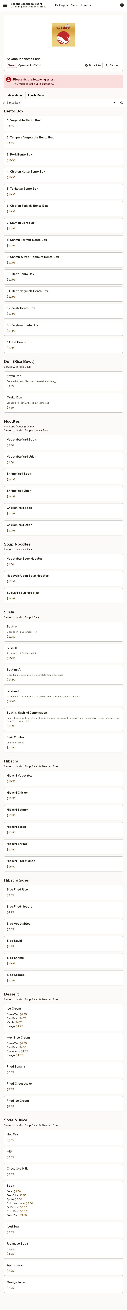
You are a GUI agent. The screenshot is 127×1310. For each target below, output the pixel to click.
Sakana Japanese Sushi (26, 4)
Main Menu (14, 95)
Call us (113, 65)
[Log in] (122, 5)
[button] (63, 123)
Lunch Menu (36, 95)
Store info (94, 65)
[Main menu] (5, 5)
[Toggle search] (121, 103)
